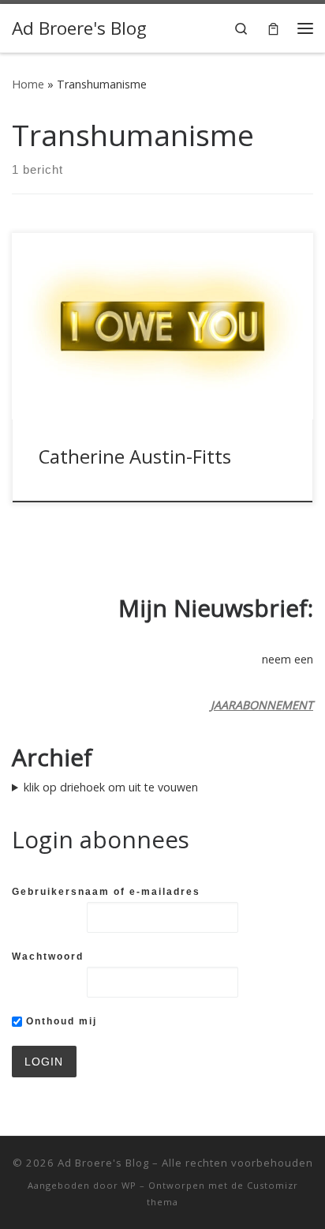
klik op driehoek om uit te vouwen (111, 787)
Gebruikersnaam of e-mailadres (106, 891)
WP (128, 1185)
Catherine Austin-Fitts (135, 456)
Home (28, 84)
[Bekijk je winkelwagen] (273, 28)
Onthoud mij (59, 1021)
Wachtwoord (48, 956)
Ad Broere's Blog (103, 1163)
